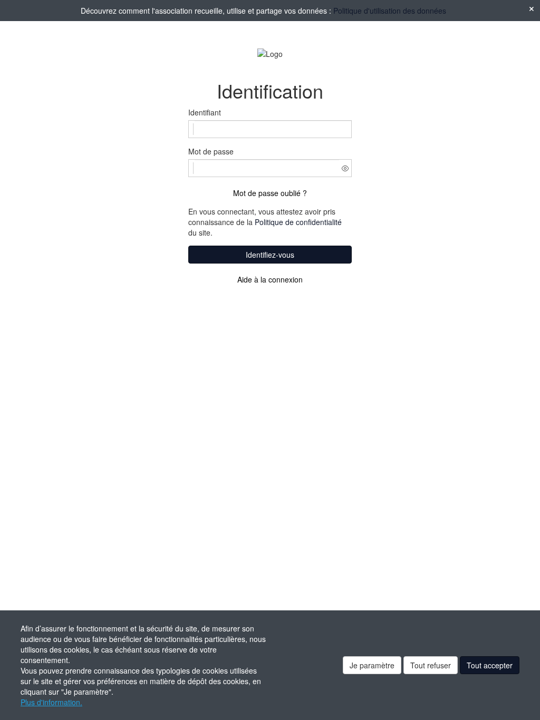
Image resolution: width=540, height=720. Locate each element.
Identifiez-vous (270, 254)
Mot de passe (211, 151)
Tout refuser (430, 665)
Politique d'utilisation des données (389, 10)
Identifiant (204, 112)
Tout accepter (490, 665)
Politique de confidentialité (298, 222)
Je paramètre (372, 665)
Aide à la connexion (270, 279)
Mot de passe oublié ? (270, 193)
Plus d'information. (51, 702)
